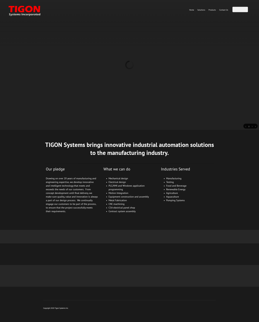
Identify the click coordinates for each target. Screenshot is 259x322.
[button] (245, 126)
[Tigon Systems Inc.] (29, 10)
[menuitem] (192, 10)
